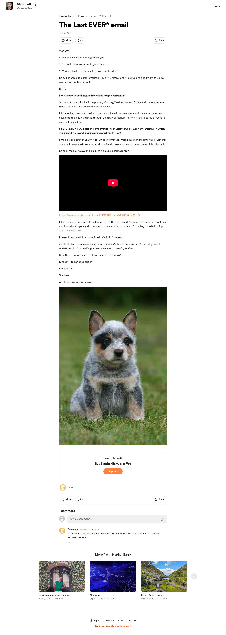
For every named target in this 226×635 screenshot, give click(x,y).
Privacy (110, 620)
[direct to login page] (117, 519)
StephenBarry (27, 4)
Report (132, 620)
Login (217, 5)
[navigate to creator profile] (9, 6)
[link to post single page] (61, 581)
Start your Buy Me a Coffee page (111, 626)
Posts (81, 16)
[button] (69, 542)
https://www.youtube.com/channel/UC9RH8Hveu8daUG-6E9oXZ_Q (99, 215)
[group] (61, 581)
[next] (194, 576)
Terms (121, 620)
